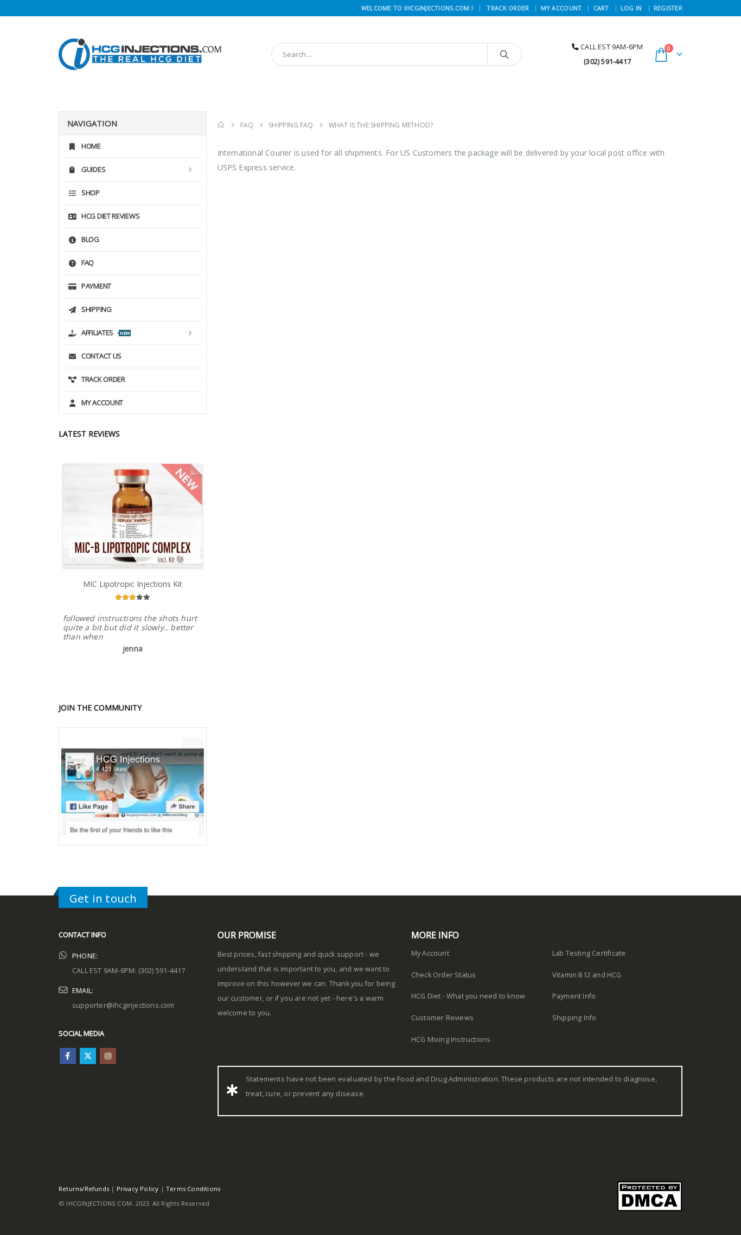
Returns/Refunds (84, 1180)
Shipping (96, 309)
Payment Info (574, 987)
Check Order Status (443, 965)
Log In (631, 8)
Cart (601, 8)
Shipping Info (574, 1008)
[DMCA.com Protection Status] (649, 1186)
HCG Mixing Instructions (451, 1030)
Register (668, 8)
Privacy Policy (138, 1180)
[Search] (504, 54)
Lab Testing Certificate (589, 944)
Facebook (68, 1047)
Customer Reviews (442, 1008)
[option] (133, 556)
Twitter (88, 1047)
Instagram (108, 1047)
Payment (96, 286)
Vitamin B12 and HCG (587, 965)
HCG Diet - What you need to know (468, 987)
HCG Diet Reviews (110, 216)
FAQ (87, 262)
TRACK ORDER (508, 8)
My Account (561, 8)
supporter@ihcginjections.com (123, 996)
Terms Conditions (193, 1180)
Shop (90, 192)
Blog (90, 239)
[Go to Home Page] (221, 125)
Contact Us (101, 356)
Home (91, 146)
